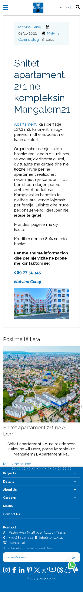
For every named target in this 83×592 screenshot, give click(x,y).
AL (61, 7)
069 (18, 272)
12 (69, 468)
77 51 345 (32, 272)
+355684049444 (21, 538)
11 (64, 468)
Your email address (16, 557)
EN (67, 7)
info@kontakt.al (51, 538)
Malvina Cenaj (29, 27)
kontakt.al (17, 543)
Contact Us (11, 514)
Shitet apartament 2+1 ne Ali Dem (35, 430)
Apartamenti (25, 124)
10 (59, 468)
